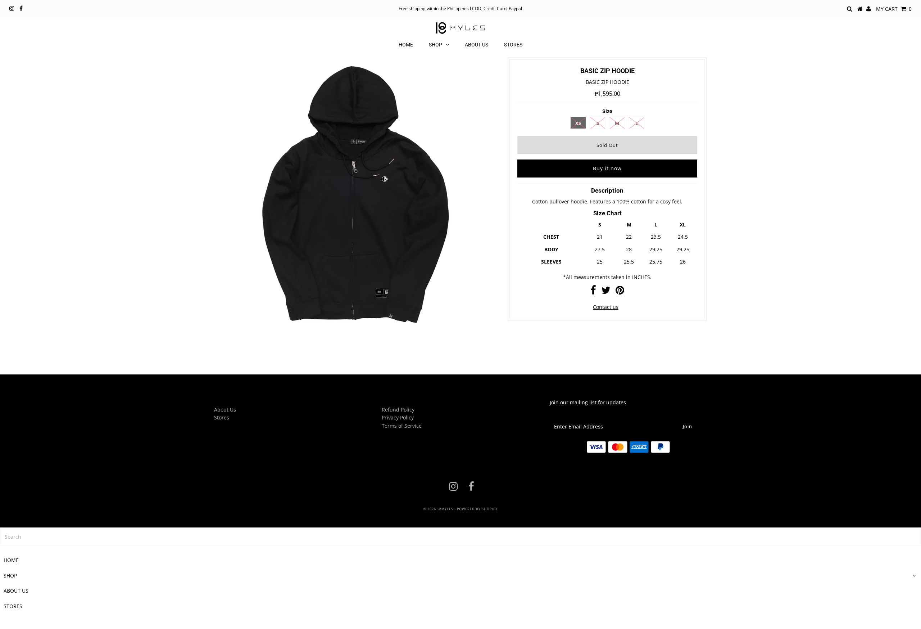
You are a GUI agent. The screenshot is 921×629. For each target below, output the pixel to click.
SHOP (435, 45)
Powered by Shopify (477, 509)
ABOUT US (476, 45)
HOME (406, 45)
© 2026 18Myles (438, 509)
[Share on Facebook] (593, 291)
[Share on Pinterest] (620, 291)
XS (578, 123)
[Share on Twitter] (606, 291)
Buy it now (607, 168)
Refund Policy (398, 409)
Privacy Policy (398, 417)
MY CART (894, 8)
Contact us (605, 307)
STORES (513, 45)
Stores (221, 417)
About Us (225, 409)
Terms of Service (402, 425)
